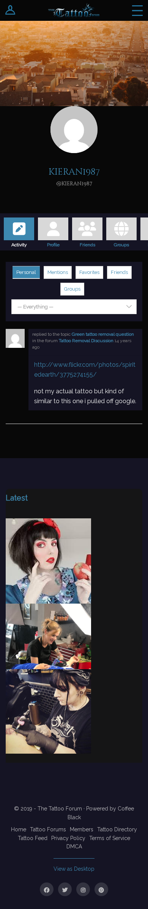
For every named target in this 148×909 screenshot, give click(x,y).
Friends (87, 243)
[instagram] (83, 889)
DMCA (74, 846)
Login (10, 10)
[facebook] (47, 889)
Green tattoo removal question (103, 334)
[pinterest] (101, 889)
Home (18, 829)
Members (81, 829)
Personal (26, 272)
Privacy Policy (68, 838)
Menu (137, 10)
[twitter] (65, 889)
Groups (121, 243)
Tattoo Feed (32, 838)
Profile (53, 243)
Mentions (57, 272)
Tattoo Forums (48, 829)
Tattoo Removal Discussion (86, 340)
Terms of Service (109, 838)
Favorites (89, 272)
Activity (19, 243)
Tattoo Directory (117, 829)
